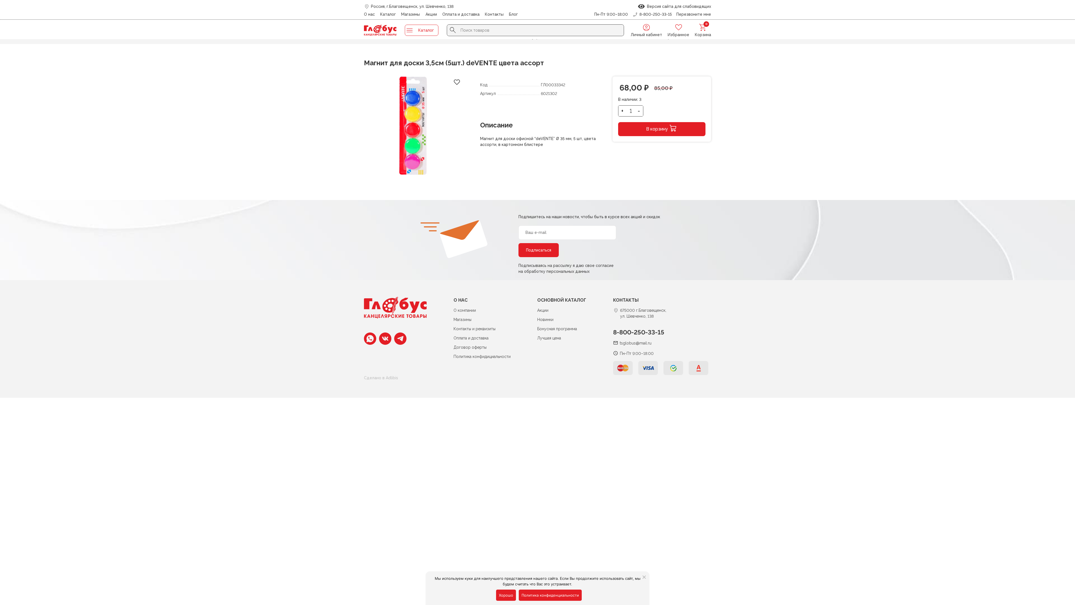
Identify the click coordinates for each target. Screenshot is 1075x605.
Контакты (494, 14)
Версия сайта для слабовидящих (678, 6)
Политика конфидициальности (482, 356)
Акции (431, 14)
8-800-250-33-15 (638, 332)
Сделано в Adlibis (381, 378)
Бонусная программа (557, 329)
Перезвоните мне (693, 14)
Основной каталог (561, 300)
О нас (369, 14)
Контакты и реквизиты (475, 329)
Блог (513, 14)
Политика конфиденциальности (550, 595)
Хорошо (506, 595)
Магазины (410, 14)
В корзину (657, 129)
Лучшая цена (549, 338)
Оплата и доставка (461, 14)
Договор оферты (470, 347)
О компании (465, 310)
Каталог (388, 14)
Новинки (545, 319)
